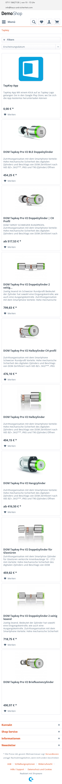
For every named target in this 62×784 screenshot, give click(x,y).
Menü (11, 22)
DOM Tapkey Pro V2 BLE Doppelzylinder (28, 152)
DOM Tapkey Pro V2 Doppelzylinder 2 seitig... (26, 286)
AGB (9, 764)
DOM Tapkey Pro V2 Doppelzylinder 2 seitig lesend (30, 617)
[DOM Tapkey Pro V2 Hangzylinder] (31, 466)
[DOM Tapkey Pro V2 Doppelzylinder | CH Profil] (31, 201)
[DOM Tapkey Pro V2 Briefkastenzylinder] (31, 665)
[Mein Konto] (49, 22)
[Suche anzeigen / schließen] (33, 22)
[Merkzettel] (41, 22)
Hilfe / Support (17, 769)
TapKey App (10, 85)
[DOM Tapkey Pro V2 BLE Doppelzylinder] (31, 135)
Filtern (10, 39)
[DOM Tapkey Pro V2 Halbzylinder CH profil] (31, 334)
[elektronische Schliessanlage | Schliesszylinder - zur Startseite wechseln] (12, 14)
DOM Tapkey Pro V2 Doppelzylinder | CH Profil (28, 220)
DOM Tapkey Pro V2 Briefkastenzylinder (28, 682)
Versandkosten (52, 754)
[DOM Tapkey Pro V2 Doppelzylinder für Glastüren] (31, 533)
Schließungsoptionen (25, 764)
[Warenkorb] (57, 22)
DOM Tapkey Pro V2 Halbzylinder (24, 417)
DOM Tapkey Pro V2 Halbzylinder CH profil (29, 350)
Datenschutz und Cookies (40, 769)
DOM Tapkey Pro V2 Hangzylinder (24, 483)
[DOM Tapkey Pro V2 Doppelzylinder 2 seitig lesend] (31, 599)
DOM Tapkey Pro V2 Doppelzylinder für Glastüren (27, 551)
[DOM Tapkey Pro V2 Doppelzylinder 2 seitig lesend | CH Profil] (31, 268)
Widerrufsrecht (45, 764)
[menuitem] (8, 22)
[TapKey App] (31, 69)
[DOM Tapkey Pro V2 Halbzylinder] (31, 400)
